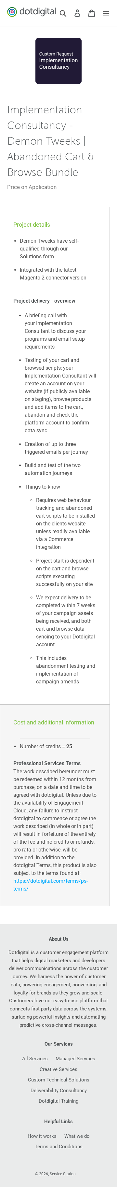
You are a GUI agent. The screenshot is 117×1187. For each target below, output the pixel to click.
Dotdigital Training (58, 1101)
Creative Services (58, 1069)
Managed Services (75, 1059)
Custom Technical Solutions (58, 1080)
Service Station (63, 1174)
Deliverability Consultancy (59, 1091)
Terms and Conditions (59, 1147)
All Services (35, 1059)
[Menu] (106, 13)
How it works (42, 1136)
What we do (77, 1136)
